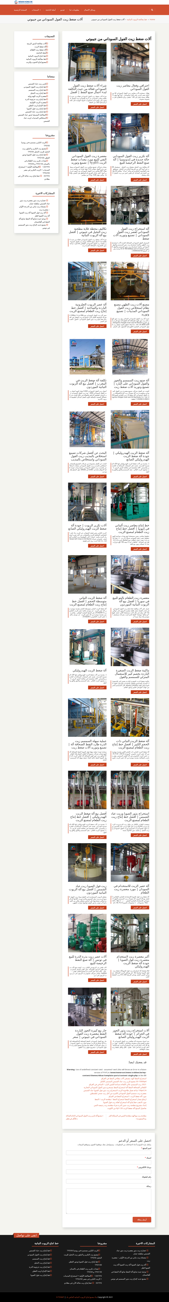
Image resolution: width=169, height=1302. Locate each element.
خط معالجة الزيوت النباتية (36, 59)
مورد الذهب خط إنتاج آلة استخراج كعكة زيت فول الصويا (124, 1102)
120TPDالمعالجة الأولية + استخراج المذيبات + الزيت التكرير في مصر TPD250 (34, 170)
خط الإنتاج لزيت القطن (37, 105)
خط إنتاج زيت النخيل (38, 93)
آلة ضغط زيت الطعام (38, 49)
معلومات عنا (74, 10)
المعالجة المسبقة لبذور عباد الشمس (32, 114)
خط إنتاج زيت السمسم (37, 90)
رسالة (148, 1186)
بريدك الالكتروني (144, 1167)
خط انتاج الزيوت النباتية (37, 56)
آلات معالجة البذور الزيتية (36, 43)
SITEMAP (60, 1297)
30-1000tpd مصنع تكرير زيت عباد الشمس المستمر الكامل (123, 1081)
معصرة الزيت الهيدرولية (37, 96)
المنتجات (35, 10)
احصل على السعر (140, 104)
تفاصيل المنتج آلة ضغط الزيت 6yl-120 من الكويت (126, 1108)
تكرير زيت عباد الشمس (37, 83)
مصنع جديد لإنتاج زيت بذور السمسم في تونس (128, 1279)
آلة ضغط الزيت (40, 46)
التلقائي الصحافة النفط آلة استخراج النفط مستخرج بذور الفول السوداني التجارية (115, 1087)
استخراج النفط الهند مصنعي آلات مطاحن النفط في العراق (123, 1078)
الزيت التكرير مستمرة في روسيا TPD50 (82, 1250)
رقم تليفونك (146, 1176)
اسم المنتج (146, 1148)
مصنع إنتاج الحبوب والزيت (36, 62)
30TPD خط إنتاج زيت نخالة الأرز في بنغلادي (83, 1283)
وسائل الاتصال (89, 10)
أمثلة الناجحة (51, 10)
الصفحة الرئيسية (20, 10)
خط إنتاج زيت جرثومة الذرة (35, 99)
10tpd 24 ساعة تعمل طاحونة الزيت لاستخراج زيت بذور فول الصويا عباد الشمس (115, 1090)
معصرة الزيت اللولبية (38, 102)
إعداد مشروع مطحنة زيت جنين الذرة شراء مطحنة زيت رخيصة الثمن (120, 1105)
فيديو (62, 10)
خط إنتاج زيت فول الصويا (36, 108)
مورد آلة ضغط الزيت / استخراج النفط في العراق (127, 1096)
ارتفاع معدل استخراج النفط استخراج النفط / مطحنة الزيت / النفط (120, 1099)
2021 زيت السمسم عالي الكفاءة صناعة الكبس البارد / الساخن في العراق (117, 1084)
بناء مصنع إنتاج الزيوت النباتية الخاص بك (81, 1297)
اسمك (148, 1157)
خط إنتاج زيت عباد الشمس (35, 111)
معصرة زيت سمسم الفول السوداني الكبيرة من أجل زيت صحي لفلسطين (118, 1093)
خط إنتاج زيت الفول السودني (35, 87)
